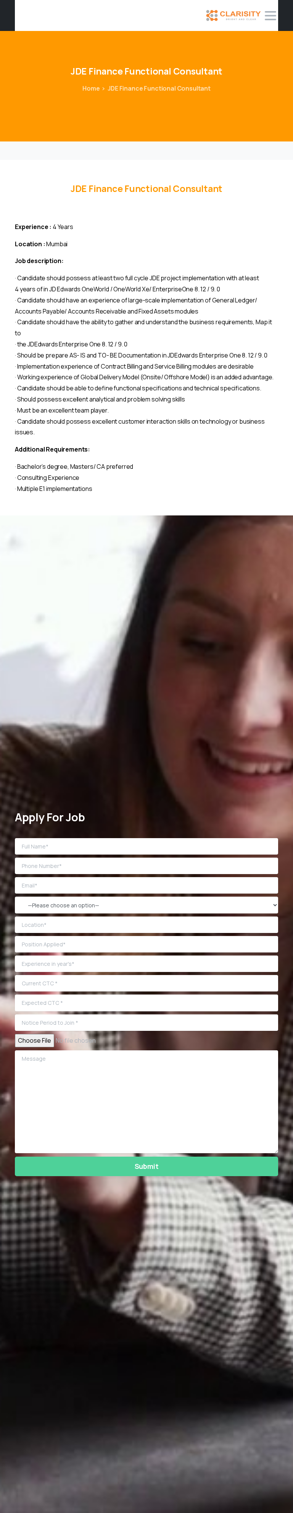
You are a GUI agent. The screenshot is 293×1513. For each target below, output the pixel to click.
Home (91, 88)
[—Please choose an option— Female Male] (146, 905)
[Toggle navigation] (270, 15)
